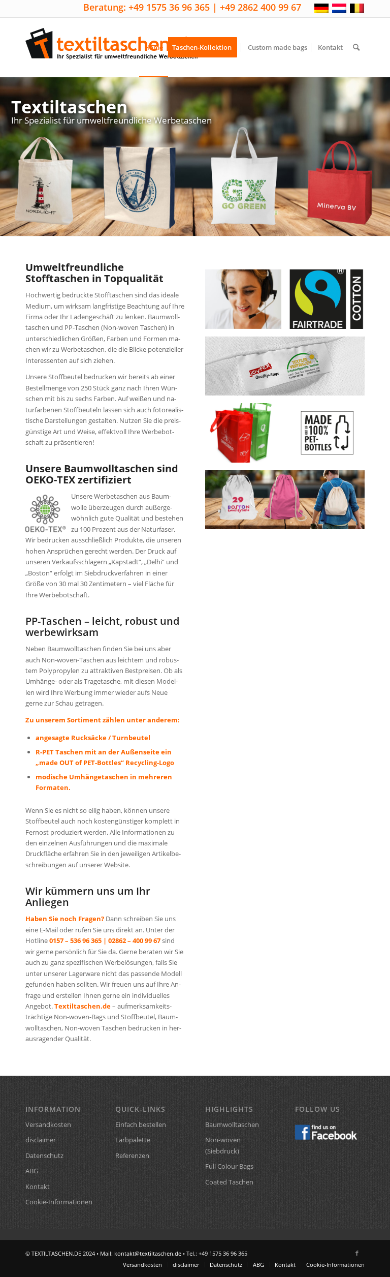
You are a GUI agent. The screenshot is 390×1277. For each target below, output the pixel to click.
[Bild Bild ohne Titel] (330, 436)
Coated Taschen (229, 1182)
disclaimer (40, 1139)
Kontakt (37, 1186)
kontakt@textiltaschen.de (147, 1253)
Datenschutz (44, 1155)
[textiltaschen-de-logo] (111, 47)
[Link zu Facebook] (357, 1253)
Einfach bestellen (140, 1124)
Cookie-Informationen (58, 1201)
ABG (31, 1170)
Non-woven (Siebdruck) (223, 1145)
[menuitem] (153, 47)
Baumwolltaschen (232, 1124)
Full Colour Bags (229, 1166)
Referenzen (132, 1155)
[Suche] (356, 47)
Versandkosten (48, 1124)
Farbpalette (132, 1139)
